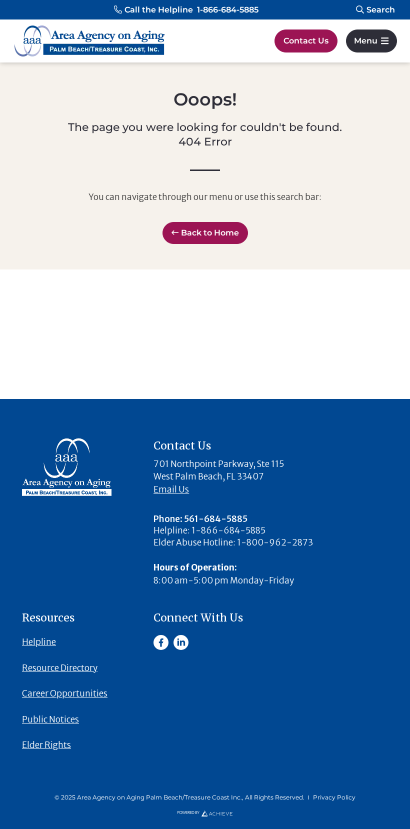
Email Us (171, 489)
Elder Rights (46, 745)
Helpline (39, 642)
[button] (186, 10)
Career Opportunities (65, 693)
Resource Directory (60, 668)
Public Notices (50, 719)
